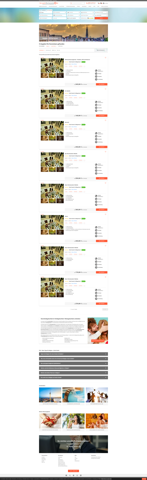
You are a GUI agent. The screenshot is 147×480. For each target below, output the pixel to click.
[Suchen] (71, 3)
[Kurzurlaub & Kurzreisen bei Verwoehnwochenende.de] (48, 3)
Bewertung (85, 18)
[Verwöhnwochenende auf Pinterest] (73, 475)
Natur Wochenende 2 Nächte (71, 247)
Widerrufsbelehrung (61, 464)
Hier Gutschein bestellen (98, 340)
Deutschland (84, 6)
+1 (84, 66)
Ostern (66, 216)
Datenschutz (60, 459)
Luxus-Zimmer (61, 6)
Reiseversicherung (61, 462)
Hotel (94, 6)
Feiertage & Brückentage (70, 6)
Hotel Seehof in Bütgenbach (75, 61)
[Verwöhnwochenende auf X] (70, 475)
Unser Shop (44, 459)
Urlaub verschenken (104, 6)
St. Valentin (67, 91)
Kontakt (43, 457)
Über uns (43, 462)
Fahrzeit (44, 10)
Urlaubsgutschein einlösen (96, 457)
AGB (59, 458)
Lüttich (66, 64)
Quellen (43, 460)
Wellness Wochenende (43, 6)
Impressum (60, 457)
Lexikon (76, 458)
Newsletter (43, 458)
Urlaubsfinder (77, 460)
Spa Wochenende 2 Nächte (71, 153)
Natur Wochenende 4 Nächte (71, 185)
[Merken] (105, 57)
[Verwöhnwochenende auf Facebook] (66, 475)
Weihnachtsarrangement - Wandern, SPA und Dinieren (77, 59)
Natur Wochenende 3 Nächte (71, 279)
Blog (75, 459)
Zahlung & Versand (61, 463)
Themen (78, 6)
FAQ (75, 457)
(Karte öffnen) (74, 64)
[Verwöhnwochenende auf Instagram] (77, 475)
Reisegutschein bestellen (95, 458)
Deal (98, 6)
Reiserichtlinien (61, 460)
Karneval (67, 122)
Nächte (90, 6)
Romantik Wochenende (53, 6)
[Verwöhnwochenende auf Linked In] (80, 475)
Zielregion (49, 10)
